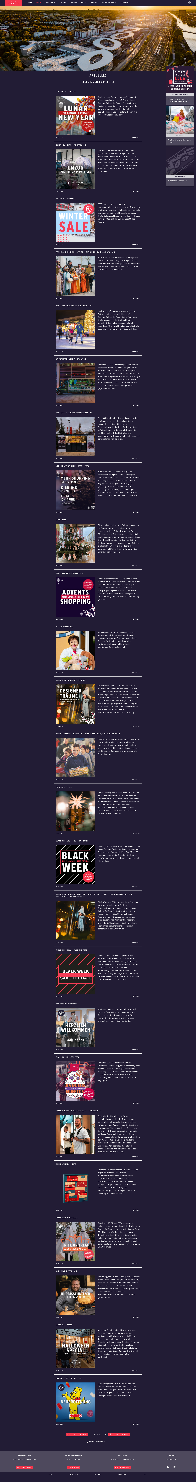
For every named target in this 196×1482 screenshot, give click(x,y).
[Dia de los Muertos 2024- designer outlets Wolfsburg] (97, 1080)
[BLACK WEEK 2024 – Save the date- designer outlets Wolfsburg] (97, 973)
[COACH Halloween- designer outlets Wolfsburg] (97, 1348)
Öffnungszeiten (50, 3)
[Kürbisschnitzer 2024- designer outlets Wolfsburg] (97, 1294)
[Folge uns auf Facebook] (168, 1468)
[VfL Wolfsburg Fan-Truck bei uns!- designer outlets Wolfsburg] (97, 382)
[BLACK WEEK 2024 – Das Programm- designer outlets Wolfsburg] (97, 864)
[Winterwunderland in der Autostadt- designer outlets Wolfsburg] (97, 328)
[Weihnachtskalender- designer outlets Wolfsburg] (97, 1187)
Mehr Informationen (122, 1467)
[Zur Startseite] (13, 3)
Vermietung (122, 1474)
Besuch (83, 3)
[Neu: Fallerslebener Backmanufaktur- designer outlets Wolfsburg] (97, 435)
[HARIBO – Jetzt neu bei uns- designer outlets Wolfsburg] (97, 1401)
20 (105, 1435)
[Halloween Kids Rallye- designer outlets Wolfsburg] (97, 1240)
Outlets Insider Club (109, 3)
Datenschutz (98, 1474)
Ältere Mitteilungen (119, 1434)
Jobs (145, 1474)
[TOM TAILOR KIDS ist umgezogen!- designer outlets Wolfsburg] (97, 168)
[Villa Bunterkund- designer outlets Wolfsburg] (97, 650)
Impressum (74, 1474)
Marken (63, 3)
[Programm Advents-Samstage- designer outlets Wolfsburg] (97, 596)
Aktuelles (94, 3)
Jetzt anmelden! (73, 1467)
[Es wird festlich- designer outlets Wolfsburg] (97, 810)
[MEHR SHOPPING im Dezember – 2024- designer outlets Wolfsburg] (97, 489)
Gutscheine (125, 3)
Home (30, 3)
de (189, 2)
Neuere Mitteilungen (77, 1434)
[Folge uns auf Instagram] (175, 1468)
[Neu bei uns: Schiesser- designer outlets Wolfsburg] (97, 1026)
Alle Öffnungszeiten (24, 1467)
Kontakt (50, 1474)
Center (38, 3)
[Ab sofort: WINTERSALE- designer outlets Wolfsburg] (97, 221)
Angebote (73, 3)
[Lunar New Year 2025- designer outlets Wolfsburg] (97, 114)
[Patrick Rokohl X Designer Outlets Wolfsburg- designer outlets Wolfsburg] (97, 1133)
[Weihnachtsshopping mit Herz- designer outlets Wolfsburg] (97, 703)
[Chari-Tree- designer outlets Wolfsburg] (97, 543)
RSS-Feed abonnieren (97, 1441)
